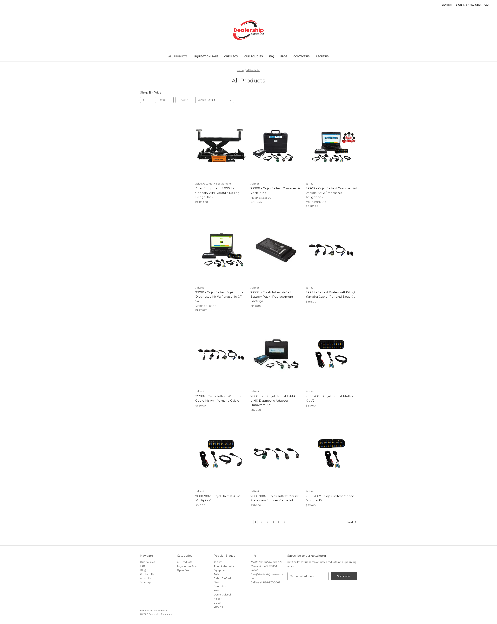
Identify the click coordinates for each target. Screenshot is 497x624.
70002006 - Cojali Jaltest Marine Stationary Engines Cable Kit (274, 498)
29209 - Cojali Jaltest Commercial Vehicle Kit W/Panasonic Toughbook (331, 192)
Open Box (231, 56)
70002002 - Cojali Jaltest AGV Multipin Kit (217, 498)
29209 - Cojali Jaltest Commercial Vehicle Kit (275, 190)
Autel (217, 574)
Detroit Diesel (222, 594)
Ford (217, 590)
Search (447, 4)
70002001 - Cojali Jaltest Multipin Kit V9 (331, 398)
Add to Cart (221, 152)
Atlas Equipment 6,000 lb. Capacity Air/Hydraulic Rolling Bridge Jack (217, 192)
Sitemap (145, 582)
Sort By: (202, 99)
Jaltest (218, 562)
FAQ (271, 56)
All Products (178, 56)
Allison (218, 598)
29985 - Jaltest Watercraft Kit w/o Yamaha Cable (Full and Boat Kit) (331, 294)
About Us (322, 56)
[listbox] (221, 100)
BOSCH (218, 602)
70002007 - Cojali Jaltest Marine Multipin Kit (330, 498)
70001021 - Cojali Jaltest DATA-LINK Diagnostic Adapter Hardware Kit (273, 400)
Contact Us (302, 56)
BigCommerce (160, 610)
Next (350, 522)
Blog (283, 56)
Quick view (220, 139)
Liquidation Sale (206, 56)
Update (183, 99)
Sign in (460, 4)
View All (218, 606)
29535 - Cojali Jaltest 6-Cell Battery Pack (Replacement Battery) (271, 296)
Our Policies (253, 56)
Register (475, 4)
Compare (219, 146)
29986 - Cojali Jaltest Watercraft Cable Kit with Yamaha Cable (219, 398)
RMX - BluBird (222, 578)
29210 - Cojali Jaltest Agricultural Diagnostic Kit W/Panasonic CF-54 (219, 296)
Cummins (220, 586)
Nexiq (217, 582)
